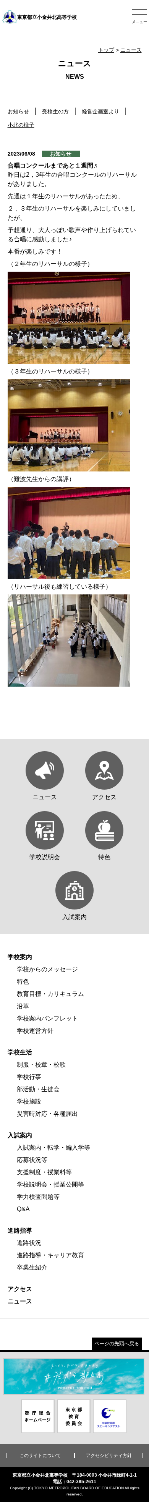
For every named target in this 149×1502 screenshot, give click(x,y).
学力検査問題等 (38, 1196)
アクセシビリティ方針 (109, 1455)
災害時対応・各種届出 (47, 1113)
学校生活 (20, 1052)
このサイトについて (40, 1455)
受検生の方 (55, 111)
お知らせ (18, 111)
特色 (23, 981)
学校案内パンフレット (47, 1018)
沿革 (23, 1006)
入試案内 (20, 1135)
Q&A (23, 1209)
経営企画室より (100, 111)
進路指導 (20, 1230)
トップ (106, 50)
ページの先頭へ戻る (116, 1343)
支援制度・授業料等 (44, 1172)
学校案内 (20, 957)
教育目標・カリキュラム (50, 994)
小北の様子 (21, 125)
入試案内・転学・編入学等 (53, 1147)
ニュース (131, 50)
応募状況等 (32, 1160)
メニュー (139, 22)
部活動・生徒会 (38, 1089)
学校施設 (29, 1101)
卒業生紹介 (32, 1267)
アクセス (20, 1289)
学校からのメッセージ (47, 969)
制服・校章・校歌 (41, 1064)
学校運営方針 (35, 1030)
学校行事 (29, 1077)
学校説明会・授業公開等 (50, 1184)
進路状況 (29, 1243)
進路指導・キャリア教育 (50, 1255)
